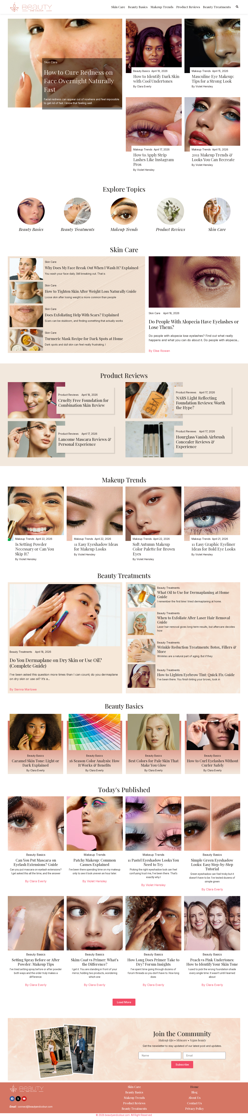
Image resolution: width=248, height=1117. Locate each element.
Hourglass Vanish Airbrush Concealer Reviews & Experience (200, 441)
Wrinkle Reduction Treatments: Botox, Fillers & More (196, 649)
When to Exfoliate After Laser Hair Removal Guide (193, 619)
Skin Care (118, 7)
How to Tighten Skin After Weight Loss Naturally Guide (90, 291)
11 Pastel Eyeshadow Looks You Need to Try (153, 862)
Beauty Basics (138, 7)
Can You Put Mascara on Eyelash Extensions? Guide (36, 862)
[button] (124, 1002)
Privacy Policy (194, 1108)
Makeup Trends (162, 7)
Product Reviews (188, 7)
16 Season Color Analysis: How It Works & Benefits (94, 763)
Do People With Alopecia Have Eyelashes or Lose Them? (194, 324)
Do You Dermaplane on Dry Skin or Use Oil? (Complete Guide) (56, 663)
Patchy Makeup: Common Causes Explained (95, 862)
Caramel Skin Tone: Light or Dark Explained (35, 763)
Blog (194, 1092)
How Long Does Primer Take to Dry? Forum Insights (153, 962)
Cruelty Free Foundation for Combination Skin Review (83, 403)
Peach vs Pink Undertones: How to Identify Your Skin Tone (212, 962)
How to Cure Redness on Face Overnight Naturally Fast (79, 81)
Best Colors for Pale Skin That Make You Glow (153, 763)
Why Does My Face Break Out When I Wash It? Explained (91, 267)
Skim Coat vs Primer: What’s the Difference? (94, 962)
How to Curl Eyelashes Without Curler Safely (212, 763)
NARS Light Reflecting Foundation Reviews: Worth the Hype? (200, 402)
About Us (194, 1098)
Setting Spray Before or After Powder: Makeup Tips (36, 962)
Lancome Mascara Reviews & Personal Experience (84, 442)
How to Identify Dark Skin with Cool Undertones (156, 79)
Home (194, 1087)
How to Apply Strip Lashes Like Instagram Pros (153, 159)
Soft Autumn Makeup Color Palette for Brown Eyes (154, 549)
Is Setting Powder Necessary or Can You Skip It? (34, 549)
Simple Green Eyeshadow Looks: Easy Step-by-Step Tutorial (212, 864)
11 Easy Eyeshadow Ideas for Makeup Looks (96, 546)
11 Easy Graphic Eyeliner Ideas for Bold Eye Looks (213, 546)
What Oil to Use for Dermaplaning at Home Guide (193, 594)
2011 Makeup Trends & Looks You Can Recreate (213, 157)
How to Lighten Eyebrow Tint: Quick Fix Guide (196, 674)
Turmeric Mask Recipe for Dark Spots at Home (84, 338)
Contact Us (194, 1103)
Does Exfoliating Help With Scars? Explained (82, 314)
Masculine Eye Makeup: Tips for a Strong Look (213, 79)
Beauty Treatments (217, 7)
